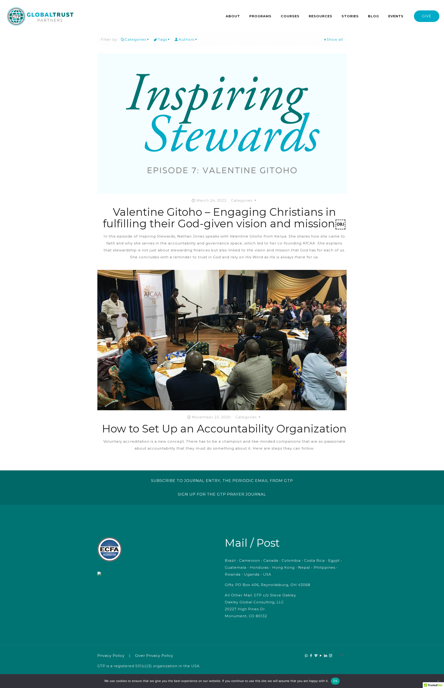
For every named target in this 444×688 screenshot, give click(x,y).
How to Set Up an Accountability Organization (224, 428)
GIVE (426, 16)
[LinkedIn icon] (325, 655)
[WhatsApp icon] (306, 655)
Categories (135, 39)
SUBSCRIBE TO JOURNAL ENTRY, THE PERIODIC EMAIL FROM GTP (222, 480)
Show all (335, 39)
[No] (438, 681)
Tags (162, 39)
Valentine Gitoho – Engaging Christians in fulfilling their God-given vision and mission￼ (224, 217)
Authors (186, 39)
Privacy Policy (110, 655)
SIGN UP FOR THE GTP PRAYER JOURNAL (222, 494)
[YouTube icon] (321, 655)
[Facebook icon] (311, 655)
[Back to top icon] (342, 655)
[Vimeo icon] (316, 655)
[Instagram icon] (330, 655)
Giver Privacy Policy (154, 655)
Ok (335, 681)
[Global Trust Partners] (40, 16)
